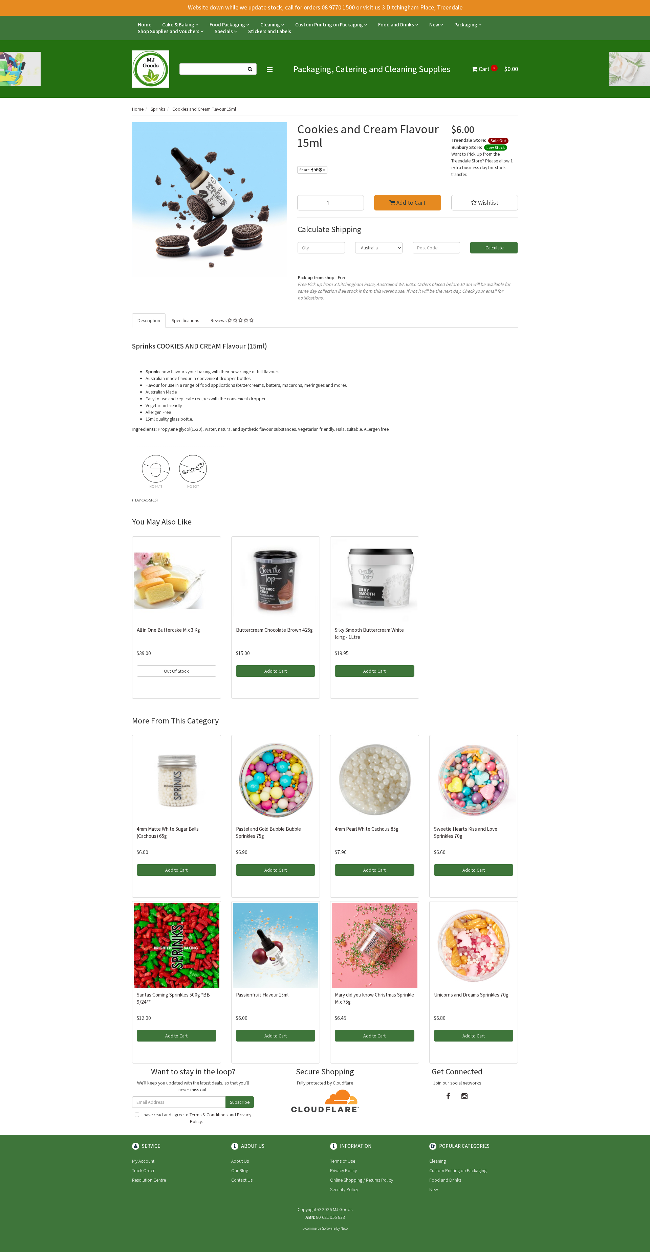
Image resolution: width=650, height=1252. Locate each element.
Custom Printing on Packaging (329, 24)
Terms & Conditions (209, 1115)
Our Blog (239, 1170)
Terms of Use (342, 1161)
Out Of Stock (176, 671)
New (434, 24)
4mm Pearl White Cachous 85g (366, 829)
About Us (240, 1161)
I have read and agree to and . (196, 1118)
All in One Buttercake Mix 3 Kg (168, 630)
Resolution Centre (149, 1180)
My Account (143, 1161)
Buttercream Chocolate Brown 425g (274, 630)
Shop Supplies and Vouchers (169, 31)
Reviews (219, 320)
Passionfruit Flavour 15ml (262, 994)
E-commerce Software (318, 1228)
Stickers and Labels (269, 31)
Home (144, 24)
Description (148, 320)
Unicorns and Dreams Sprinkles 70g (471, 994)
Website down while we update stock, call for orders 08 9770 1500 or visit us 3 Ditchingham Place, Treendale (325, 7)
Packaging (466, 24)
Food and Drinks (396, 24)
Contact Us (242, 1180)
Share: (305, 169)
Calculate (493, 248)
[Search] (250, 69)
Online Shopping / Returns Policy (361, 1180)
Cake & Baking (178, 24)
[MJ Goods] (150, 69)
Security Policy (344, 1189)
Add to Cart (410, 202)
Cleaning (270, 24)
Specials (224, 31)
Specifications (185, 320)
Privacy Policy (343, 1170)
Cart (497, 69)
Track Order (143, 1170)
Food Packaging (228, 24)
